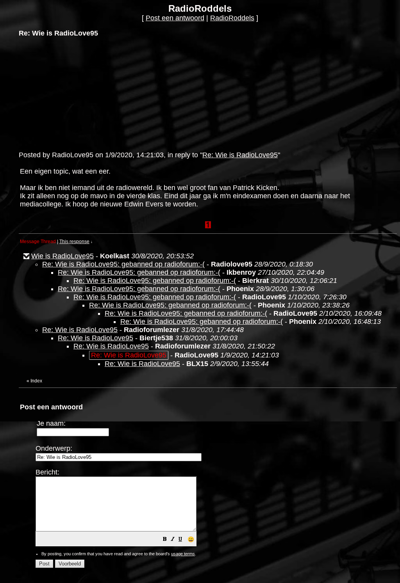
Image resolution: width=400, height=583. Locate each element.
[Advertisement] (77, 93)
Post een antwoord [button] (175, 18)
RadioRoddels (232, 18)
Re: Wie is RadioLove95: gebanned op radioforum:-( (123, 264)
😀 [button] (191, 539)
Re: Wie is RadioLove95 (240, 155)
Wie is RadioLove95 (62, 256)
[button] (165, 540)
